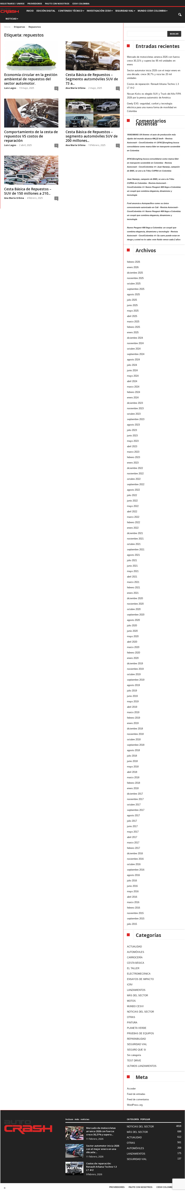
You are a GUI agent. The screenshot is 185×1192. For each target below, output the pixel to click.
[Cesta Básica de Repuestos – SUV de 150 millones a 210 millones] (31, 170)
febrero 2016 (133, 907)
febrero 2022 (133, 522)
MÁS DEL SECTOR (137, 995)
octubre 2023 (134, 413)
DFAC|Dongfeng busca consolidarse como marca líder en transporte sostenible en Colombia (153, 146)
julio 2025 (132, 299)
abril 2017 (132, 837)
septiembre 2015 (135, 918)
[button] (180, 15)
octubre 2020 (134, 609)
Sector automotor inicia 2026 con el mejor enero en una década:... (102, 1149)
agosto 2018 (133, 750)
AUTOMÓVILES (135, 952)
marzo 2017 (133, 842)
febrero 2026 (133, 262)
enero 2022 (133, 527)
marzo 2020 (133, 647)
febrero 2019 (133, 717)
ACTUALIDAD (134, 946)
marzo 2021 (133, 582)
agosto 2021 (133, 555)
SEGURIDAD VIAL (137, 1044)
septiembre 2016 (135, 869)
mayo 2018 (133, 766)
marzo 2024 (133, 386)
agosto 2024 (133, 359)
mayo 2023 (133, 441)
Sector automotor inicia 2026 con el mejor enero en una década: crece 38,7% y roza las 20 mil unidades (153, 74)
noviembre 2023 (135, 408)
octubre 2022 (134, 479)
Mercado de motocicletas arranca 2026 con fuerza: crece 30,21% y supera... (101, 1131)
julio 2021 (132, 560)
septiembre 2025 (135, 289)
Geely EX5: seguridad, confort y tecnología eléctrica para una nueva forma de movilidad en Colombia (152, 107)
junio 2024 (132, 370)
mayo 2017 (133, 831)
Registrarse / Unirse (12, 3)
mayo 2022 (133, 506)
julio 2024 (132, 365)
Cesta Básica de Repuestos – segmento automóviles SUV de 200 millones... (92, 136)
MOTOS (131, 1001)
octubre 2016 (134, 864)
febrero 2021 (133, 587)
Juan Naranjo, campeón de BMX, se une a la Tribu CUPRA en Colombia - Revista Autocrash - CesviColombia (150, 183)
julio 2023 (132, 430)
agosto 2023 (133, 424)
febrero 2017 (133, 848)
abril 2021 (132, 576)
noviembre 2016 (135, 859)
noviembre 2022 (135, 473)
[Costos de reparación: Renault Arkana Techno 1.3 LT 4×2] (74, 1168)
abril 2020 (132, 641)
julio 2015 (132, 924)
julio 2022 (132, 495)
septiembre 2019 (135, 679)
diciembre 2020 (135, 598)
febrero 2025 (133, 327)
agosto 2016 (133, 875)
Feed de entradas (136, 1094)
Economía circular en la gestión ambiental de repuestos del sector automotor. (30, 79)
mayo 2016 (133, 891)
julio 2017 (132, 821)
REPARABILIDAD (136, 1039)
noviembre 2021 (135, 538)
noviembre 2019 (135, 669)
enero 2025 (133, 332)
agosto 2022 (133, 489)
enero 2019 (133, 723)
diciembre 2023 (135, 403)
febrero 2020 (133, 652)
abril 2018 (132, 772)
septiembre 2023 (135, 419)
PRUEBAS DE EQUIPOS (140, 1033)
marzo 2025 (133, 321)
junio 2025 (132, 305)
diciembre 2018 (135, 728)
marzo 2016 (133, 902)
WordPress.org (135, 1105)
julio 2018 (132, 755)
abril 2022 (132, 511)
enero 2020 (133, 658)
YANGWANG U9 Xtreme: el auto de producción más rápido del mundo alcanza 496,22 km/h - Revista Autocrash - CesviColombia (151, 139)
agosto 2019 (133, 685)
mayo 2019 (133, 701)
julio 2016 (132, 880)
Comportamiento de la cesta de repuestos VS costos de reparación (31, 136)
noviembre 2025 (135, 278)
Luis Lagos (10, 88)
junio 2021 (132, 565)
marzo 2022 (133, 517)
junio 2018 (132, 761)
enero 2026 (133, 267)
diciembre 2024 (135, 337)
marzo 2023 (133, 451)
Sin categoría (134, 1055)
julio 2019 (132, 690)
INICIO (30, 10)
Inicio (7, 26)
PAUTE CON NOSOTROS (57, 3)
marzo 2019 (133, 712)
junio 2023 (132, 435)
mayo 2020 (133, 636)
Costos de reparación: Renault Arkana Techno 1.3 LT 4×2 (153, 86)
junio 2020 (132, 631)
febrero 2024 (133, 392)
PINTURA (132, 1022)
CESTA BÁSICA (135, 963)
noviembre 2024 (135, 343)
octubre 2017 (134, 804)
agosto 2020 (133, 620)
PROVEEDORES (34, 3)
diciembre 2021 (135, 533)
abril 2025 (132, 316)
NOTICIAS (11, 18)
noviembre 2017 (135, 799)
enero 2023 (133, 462)
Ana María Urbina (75, 88)
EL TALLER (133, 968)
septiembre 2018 (135, 745)
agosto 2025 (133, 294)
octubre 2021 (134, 544)
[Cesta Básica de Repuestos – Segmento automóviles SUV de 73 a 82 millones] (93, 55)
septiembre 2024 (135, 354)
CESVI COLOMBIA (80, 3)
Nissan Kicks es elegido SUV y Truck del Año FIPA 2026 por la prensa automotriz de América (154, 95)
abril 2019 (132, 707)
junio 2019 (132, 696)
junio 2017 (132, 826)
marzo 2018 (133, 777)
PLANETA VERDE (136, 1028)
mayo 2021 (133, 571)
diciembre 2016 (135, 853)
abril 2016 (132, 896)
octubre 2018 (134, 739)
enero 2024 (133, 397)
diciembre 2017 (135, 793)
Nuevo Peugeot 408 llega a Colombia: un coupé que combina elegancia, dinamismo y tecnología (154, 191)
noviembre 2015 (135, 913)
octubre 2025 (134, 283)
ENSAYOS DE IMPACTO (140, 979)
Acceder (131, 1088)
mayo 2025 (133, 310)
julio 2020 (132, 625)
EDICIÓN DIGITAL (45, 10)
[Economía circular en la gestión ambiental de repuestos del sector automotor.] (31, 55)
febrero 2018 (133, 783)
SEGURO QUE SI (136, 1049)
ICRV (130, 984)
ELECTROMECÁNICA (138, 973)
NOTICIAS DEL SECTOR (140, 1011)
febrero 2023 (133, 457)
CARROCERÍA (135, 957)
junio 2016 (132, 886)
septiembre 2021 (135, 549)
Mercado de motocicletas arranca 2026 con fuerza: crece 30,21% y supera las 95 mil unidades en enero (153, 61)
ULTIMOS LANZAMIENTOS (141, 1066)
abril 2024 (132, 381)
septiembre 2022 (135, 484)
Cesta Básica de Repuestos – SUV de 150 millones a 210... (27, 191)
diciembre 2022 (135, 468)
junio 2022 (132, 500)
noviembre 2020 (135, 603)
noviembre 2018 (135, 734)
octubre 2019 (134, 674)
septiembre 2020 (135, 614)
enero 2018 (133, 788)
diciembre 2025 (135, 272)
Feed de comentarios (138, 1099)
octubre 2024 (134, 348)
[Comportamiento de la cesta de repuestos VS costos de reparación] (31, 113)
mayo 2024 (133, 375)
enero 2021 (133, 593)
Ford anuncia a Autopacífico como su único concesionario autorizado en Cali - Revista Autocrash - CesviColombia (153, 207)
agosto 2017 (133, 815)
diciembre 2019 (135, 663)
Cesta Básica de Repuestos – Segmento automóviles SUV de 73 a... (92, 79)
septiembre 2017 (135, 810)
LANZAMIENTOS (136, 990)
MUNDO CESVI (135, 1006)
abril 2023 (132, 446)
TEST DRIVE (134, 1060)
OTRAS (131, 1017)
